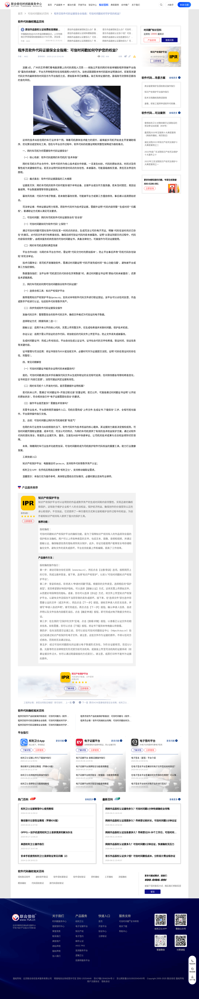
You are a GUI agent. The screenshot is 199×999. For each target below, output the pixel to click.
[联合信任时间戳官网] (23, 4)
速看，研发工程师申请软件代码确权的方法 (161, 103)
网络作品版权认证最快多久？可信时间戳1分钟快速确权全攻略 (118, 41)
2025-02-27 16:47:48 (29, 849)
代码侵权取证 (38, 883)
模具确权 (22, 883)
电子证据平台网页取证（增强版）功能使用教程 (97, 775)
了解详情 (70, 688)
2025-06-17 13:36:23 (29, 837)
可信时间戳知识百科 (38, 13)
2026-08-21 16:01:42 (113, 813)
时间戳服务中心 (59, 921)
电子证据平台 (81, 926)
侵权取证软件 (24, 877)
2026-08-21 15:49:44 (113, 837)
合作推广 (125, 5)
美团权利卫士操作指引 (32, 844)
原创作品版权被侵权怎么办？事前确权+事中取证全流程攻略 (83, 29)
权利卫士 (79, 921)
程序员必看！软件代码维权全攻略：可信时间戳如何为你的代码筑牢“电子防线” (106, 720)
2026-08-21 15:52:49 (113, 825)
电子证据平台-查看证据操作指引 (90, 758)
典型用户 (56, 941)
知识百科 (103, 5)
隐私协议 (106, 981)
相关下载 (123, 926)
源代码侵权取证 (56, 883)
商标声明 (56, 946)
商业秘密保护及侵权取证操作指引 (160, 86)
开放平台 (82, 5)
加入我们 (56, 956)
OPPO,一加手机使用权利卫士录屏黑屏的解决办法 (46, 832)
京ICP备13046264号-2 (104, 978)
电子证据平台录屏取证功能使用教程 (92, 766)
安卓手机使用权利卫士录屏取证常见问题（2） (45, 856)
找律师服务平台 (82, 960)
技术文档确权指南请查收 (156, 98)
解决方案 (72, 5)
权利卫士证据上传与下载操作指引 (36, 758)
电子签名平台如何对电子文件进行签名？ (149, 783)
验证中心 (93, 5)
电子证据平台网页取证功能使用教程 (92, 783)
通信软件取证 (42, 877)
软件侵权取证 (79, 877)
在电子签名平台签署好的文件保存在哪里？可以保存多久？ (154, 775)
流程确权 (122, 877)
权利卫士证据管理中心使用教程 (37, 809)
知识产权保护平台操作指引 (157, 92)
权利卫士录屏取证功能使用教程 (35, 783)
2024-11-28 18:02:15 (29, 860)
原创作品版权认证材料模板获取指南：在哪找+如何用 (83, 33)
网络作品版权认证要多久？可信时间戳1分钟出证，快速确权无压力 (83, 37)
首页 (50, 5)
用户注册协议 (93, 981)
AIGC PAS (80, 945)
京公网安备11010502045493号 (131, 978)
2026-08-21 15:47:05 (113, 849)
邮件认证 (79, 941)
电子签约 (79, 936)
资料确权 (95, 877)
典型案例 (115, 5)
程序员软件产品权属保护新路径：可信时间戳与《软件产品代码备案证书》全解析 (44, 716)
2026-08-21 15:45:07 (113, 860)
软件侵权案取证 (60, 877)
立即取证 (102, 936)
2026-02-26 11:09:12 (29, 813)
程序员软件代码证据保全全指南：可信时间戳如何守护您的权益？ (88, 13)
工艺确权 (109, 877)
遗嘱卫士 (79, 955)
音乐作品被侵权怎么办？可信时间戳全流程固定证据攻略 (118, 29)
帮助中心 (123, 931)
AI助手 (171, 5)
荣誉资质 (56, 931)
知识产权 (79, 931)
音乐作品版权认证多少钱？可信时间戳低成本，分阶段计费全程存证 (118, 33)
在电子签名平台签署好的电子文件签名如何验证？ (153, 766)
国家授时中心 (58, 926)
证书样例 (129, 921)
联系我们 (56, 936)
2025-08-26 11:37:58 (29, 825)
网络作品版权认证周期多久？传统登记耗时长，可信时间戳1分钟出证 (83, 41)
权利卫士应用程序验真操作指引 (35, 775)
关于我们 (136, 5)
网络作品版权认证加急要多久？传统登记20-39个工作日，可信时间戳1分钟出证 (118, 37)
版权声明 (56, 951)
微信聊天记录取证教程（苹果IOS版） (38, 766)
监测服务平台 (81, 950)
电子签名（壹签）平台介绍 (143, 758)
